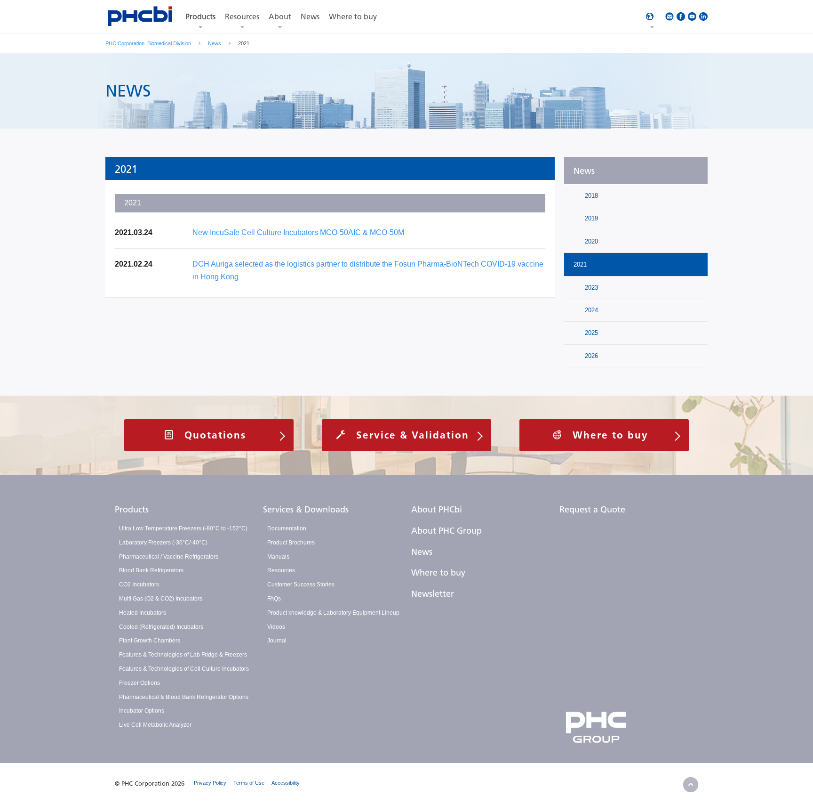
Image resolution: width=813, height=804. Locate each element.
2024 (590, 310)
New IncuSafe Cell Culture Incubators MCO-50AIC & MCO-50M (298, 232)
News (214, 43)
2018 (590, 195)
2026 (590, 355)
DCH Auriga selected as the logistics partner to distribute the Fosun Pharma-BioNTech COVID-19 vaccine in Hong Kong (367, 270)
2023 (590, 287)
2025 (590, 332)
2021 (580, 264)
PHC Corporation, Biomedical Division (148, 43)
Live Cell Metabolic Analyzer (155, 725)
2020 (590, 241)
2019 (590, 218)
